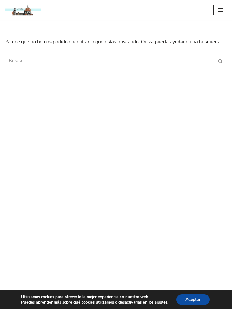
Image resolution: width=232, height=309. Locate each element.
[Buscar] (220, 61)
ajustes (161, 302)
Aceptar (193, 299)
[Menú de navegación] (220, 10)
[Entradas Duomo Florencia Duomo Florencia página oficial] (23, 10)
